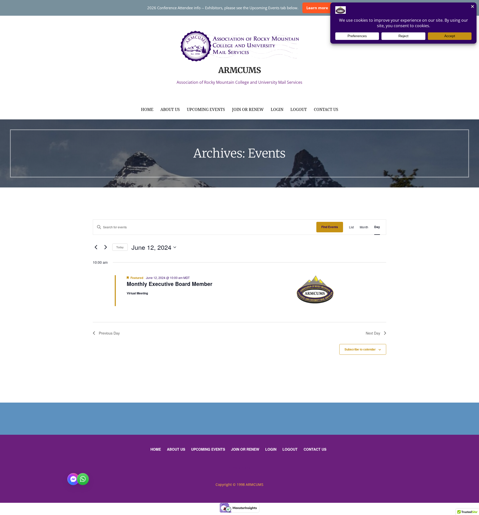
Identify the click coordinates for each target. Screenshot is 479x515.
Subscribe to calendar (360, 349)
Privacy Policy (239, 467)
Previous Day (109, 333)
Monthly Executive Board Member (169, 283)
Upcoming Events (206, 109)
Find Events (329, 227)
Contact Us (326, 109)
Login (277, 109)
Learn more (317, 7)
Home (147, 109)
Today (120, 247)
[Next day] (106, 247)
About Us (170, 109)
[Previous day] (96, 247)
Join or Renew (248, 109)
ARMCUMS (239, 70)
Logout (298, 109)
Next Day (373, 333)
